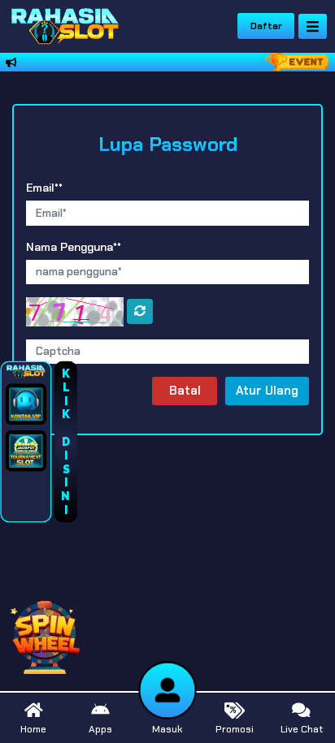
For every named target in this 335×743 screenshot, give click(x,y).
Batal (185, 390)
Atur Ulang (267, 390)
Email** (44, 187)
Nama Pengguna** (73, 247)
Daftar (266, 25)
